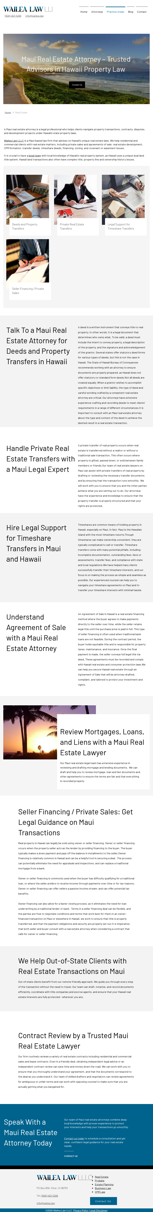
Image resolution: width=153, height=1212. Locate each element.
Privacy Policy (80, 1210)
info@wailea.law (46, 1203)
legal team (34, 155)
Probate (99, 1180)
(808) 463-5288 (49, 1195)
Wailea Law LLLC (14, 140)
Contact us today (74, 1138)
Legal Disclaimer (98, 1210)
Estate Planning (104, 1184)
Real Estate (101, 1176)
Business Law (103, 1188)
